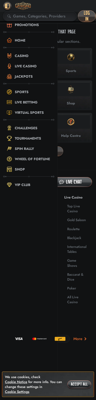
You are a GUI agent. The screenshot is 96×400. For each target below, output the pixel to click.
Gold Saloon (76, 219)
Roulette (73, 229)
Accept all (79, 384)
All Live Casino (73, 299)
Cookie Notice (16, 381)
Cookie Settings (17, 392)
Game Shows (72, 263)
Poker (71, 288)
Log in (87, 16)
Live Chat (74, 182)
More (77, 339)
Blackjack (74, 237)
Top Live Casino (73, 209)
